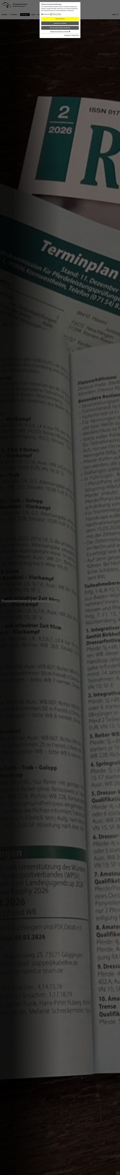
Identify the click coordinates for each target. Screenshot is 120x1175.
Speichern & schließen (60, 23)
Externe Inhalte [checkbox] (56, 14)
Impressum (67, 35)
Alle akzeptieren (60, 19)
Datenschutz (75, 35)
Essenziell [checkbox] (46, 14)
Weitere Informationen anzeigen (59, 31)
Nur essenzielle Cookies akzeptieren (60, 28)
